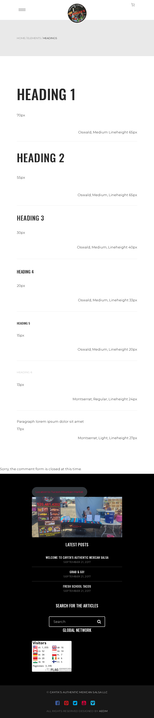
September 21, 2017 (77, 562)
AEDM (103, 711)
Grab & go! (77, 572)
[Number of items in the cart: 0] (133, 4)
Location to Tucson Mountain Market (59, 491)
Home (21, 38)
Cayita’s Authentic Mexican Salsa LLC (79, 692)
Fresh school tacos (77, 586)
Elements (34, 38)
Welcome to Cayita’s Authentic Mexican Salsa (77, 557)
